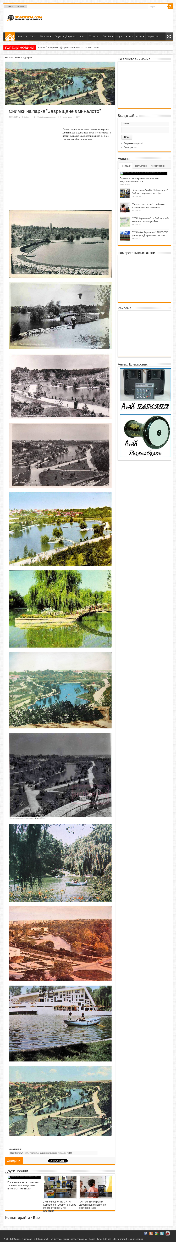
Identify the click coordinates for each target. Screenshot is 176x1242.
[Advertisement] (107, 20)
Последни (126, 166)
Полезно (44, 36)
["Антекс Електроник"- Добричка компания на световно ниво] (96, 1187)
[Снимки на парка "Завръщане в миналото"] (60, 104)
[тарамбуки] (145, 456)
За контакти (119, 1239)
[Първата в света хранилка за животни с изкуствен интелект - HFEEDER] (24, 1177)
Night (119, 36)
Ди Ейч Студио (54, 1239)
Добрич (28, 57)
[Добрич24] (25, 22)
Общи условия (135, 1239)
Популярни (141, 166)
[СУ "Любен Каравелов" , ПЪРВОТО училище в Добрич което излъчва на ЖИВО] (125, 236)
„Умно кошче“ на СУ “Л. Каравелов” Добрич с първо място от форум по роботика (59, 1206)
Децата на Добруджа (65, 36)
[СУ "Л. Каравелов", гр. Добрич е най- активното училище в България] (125, 222)
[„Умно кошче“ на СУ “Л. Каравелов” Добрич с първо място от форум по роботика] (60, 1187)
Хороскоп (94, 36)
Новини (20, 36)
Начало (10, 36)
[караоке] (145, 410)
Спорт (33, 36)
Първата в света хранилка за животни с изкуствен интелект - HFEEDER (22, 1185)
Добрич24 (16, 1239)
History (129, 36)
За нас (107, 1239)
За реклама (153, 36)
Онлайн (107, 36)
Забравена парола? (134, 143)
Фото (138, 36)
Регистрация (130, 147)
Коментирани (157, 166)
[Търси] (170, 6)
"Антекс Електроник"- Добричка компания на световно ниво (92, 1204)
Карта (92, 1239)
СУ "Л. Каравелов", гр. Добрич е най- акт (57, 47)
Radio (82, 36)
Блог (99, 1239)
